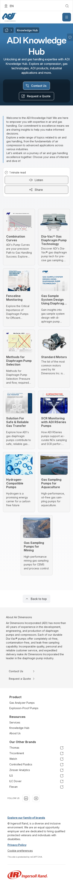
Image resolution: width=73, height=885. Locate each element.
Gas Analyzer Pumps (22, 702)
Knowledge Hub (19, 727)
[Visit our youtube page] (36, 798)
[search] (67, 6)
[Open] (66, 17)
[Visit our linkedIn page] (26, 798)
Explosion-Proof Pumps (23, 708)
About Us (15, 733)
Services (14, 722)
